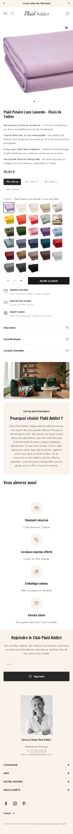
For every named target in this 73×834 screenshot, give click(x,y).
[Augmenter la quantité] (21, 280)
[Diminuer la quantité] (8, 280)
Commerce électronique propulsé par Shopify (45, 823)
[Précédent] (4, 3)
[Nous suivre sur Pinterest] (24, 803)
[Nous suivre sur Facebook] (6, 803)
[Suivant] (68, 3)
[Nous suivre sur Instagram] (15, 803)
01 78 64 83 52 (38, 750)
